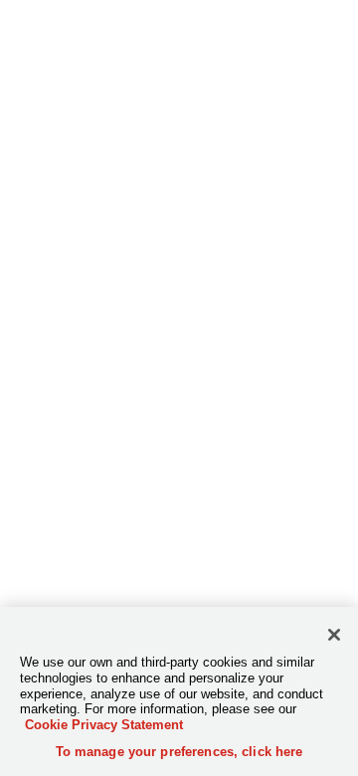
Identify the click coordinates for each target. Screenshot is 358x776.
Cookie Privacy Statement (104, 724)
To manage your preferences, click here (179, 751)
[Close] (334, 635)
